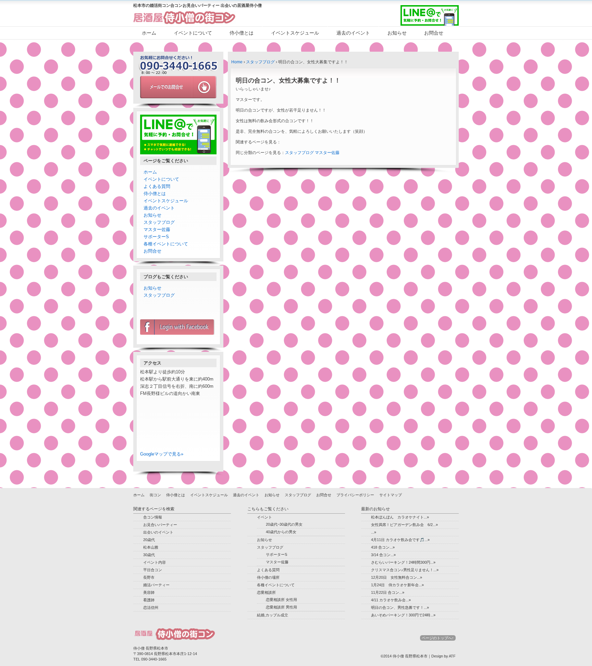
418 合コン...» (383, 547)
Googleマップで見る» (161, 454)
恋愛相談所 (266, 592)
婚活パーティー (156, 585)
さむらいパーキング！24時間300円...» (403, 562)
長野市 (149, 577)
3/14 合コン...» (383, 555)
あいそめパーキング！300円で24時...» (403, 615)
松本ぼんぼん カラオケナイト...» (400, 517)
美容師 (149, 592)
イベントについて (193, 33)
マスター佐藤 (327, 152)
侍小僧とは (242, 33)
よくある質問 (157, 186)
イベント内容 (154, 562)
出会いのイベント (158, 532)
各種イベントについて (166, 243)
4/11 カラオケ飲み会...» (391, 600)
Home (237, 62)
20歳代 (149, 540)
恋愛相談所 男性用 (281, 607)
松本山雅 (150, 547)
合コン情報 (152, 517)
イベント (264, 517)
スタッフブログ (260, 62)
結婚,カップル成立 (272, 615)
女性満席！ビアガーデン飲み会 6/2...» (404, 525)
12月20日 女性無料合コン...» (396, 577)
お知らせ (397, 33)
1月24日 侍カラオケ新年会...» (397, 585)
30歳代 (149, 555)
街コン (155, 495)
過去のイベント (353, 33)
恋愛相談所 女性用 (281, 600)
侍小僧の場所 (268, 577)
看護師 (149, 600)
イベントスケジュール (295, 33)
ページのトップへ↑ (438, 638)
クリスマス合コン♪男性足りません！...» (405, 570)
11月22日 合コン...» (387, 592)
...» (373, 532)
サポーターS (156, 236)
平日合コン (152, 570)
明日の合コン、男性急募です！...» (400, 607)
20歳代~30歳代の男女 (284, 524)
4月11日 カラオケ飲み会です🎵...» (400, 540)
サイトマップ (390, 495)
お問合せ (433, 33)
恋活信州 (150, 607)
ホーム (149, 33)
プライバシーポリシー (355, 495)
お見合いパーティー (160, 525)
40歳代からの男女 (281, 532)
